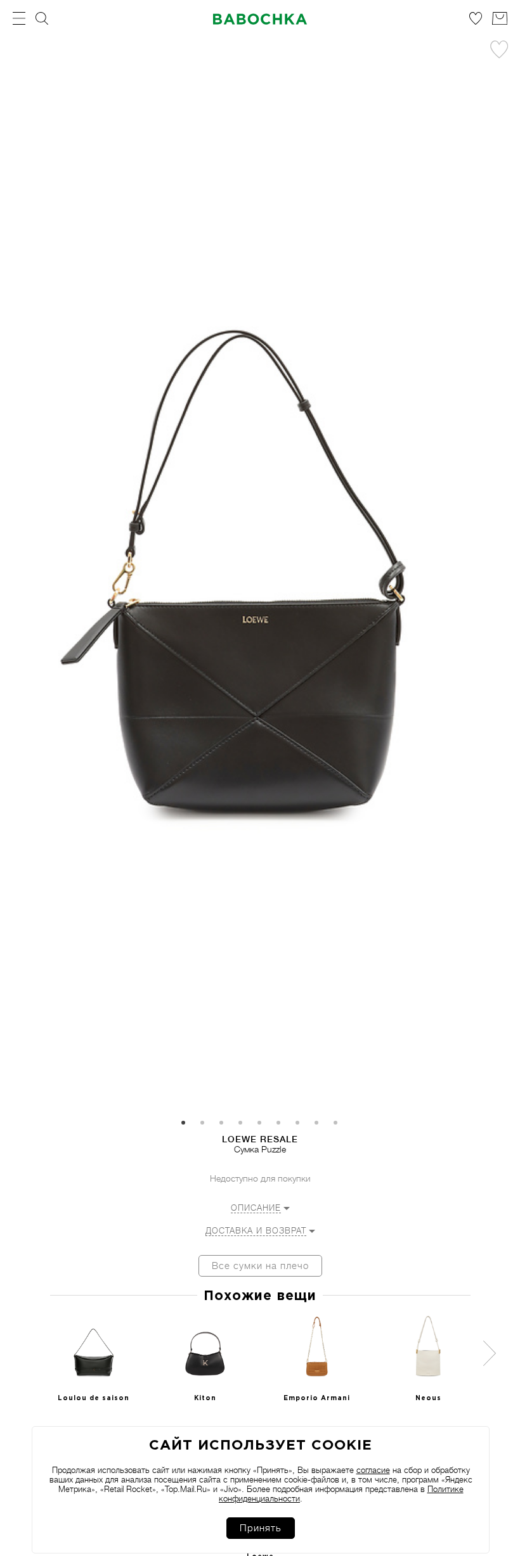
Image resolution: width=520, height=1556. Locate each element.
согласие (373, 1470)
